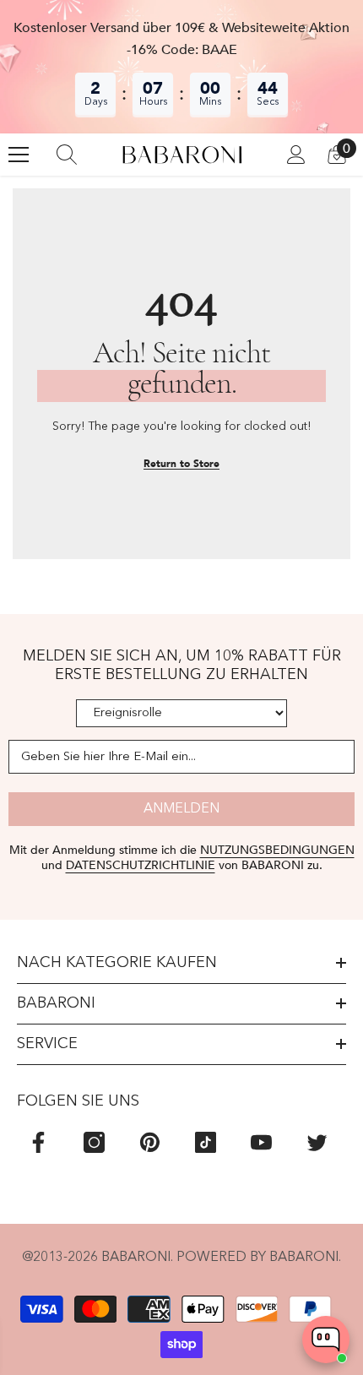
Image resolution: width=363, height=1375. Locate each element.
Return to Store (181, 463)
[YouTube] (261, 1142)
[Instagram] (94, 1142)
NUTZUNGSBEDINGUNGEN (277, 850)
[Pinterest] (149, 1142)
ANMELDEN (181, 809)
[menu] (18, 154)
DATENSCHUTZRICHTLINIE (140, 865)
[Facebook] (38, 1142)
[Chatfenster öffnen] (325, 1339)
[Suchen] (67, 154)
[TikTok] (205, 1142)
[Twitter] (317, 1142)
